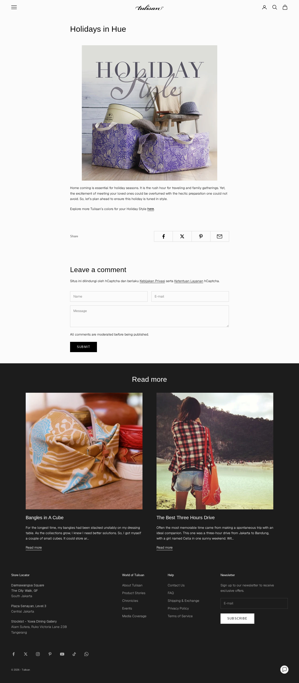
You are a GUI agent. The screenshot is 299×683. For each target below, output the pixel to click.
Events (127, 608)
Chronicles (130, 601)
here (150, 209)
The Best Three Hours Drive (186, 517)
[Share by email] (219, 236)
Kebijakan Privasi (152, 281)
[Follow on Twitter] (25, 654)
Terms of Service (180, 616)
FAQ (171, 593)
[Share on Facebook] (163, 236)
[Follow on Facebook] (13, 654)
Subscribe (237, 618)
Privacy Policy (178, 608)
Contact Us (176, 585)
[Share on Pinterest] (201, 236)
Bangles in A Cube (45, 517)
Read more (34, 547)
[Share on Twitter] (182, 236)
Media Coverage (134, 616)
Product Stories (133, 593)
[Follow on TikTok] (74, 654)
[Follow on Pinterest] (50, 654)
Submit (83, 347)
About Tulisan (132, 585)
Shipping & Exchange (183, 601)
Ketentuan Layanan (188, 281)
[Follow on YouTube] (62, 654)
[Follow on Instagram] (38, 654)
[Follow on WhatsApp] (86, 654)
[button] (284, 669)
